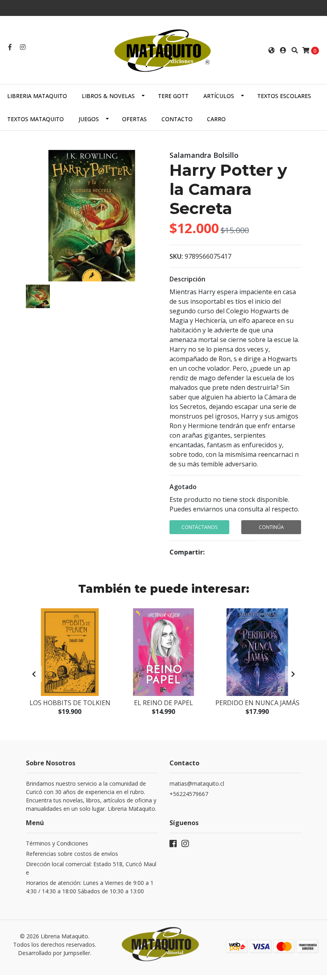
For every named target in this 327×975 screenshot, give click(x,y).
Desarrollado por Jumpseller (54, 953)
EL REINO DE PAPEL (163, 702)
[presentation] (34, 674)
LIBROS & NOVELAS (108, 96)
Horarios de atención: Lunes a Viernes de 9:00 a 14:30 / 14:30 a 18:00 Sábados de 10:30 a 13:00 (90, 887)
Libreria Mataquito (37, 96)
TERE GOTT (173, 96)
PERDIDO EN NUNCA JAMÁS (257, 702)
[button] (272, 50)
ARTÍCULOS (218, 96)
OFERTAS (134, 119)
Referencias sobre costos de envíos (72, 853)
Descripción (187, 279)
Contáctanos (199, 527)
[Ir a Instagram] (23, 47)
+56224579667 (188, 794)
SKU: (176, 256)
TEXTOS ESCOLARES (284, 96)
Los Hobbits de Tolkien (70, 702)
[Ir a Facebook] (10, 47)
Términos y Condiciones (57, 843)
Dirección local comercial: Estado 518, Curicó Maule (91, 868)
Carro (216, 119)
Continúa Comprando (271, 529)
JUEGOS (89, 119)
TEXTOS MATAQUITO (35, 119)
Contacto (177, 119)
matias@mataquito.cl (196, 783)
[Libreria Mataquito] (163, 49)
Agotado (183, 486)
